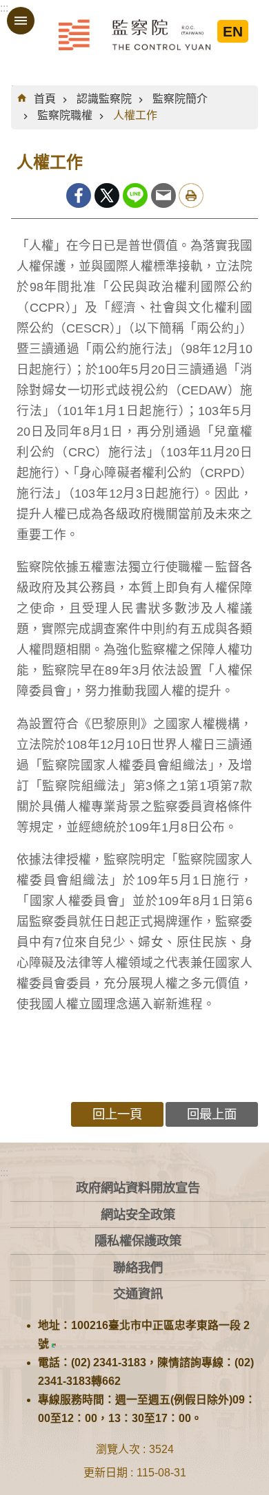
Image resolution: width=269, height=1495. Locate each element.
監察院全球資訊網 (134, 34)
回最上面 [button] (212, 1114)
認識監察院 (104, 99)
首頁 (45, 99)
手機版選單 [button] (20, 20)
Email (163, 195)
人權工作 (135, 115)
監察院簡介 (180, 99)
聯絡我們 (138, 1267)
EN (233, 31)
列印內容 (191, 195)
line (135, 195)
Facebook (78, 195)
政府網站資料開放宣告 (138, 1187)
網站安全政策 (138, 1214)
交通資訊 (138, 1293)
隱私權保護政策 (137, 1240)
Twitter (106, 195)
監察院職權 (64, 115)
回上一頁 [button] (117, 1114)
